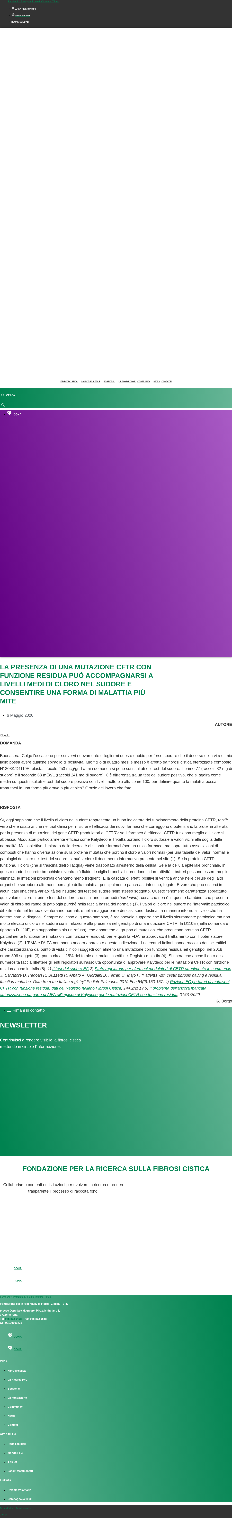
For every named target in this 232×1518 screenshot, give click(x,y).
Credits (3, 1515)
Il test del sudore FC (70, 968)
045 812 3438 (13, 1318)
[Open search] (8, 395)
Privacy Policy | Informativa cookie (15, 1508)
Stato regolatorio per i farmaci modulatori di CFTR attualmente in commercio (163, 968)
